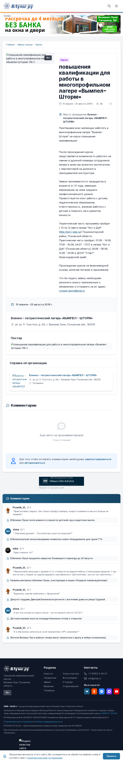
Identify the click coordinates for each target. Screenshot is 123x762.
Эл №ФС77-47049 (108, 713)
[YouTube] (116, 691)
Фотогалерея (70, 678)
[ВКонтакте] (87, 691)
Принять (111, 756)
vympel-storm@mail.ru (72, 290)
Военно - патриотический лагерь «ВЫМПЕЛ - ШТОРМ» (63, 375)
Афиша (47, 682)
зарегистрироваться (98, 459)
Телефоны (49, 690)
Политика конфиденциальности (48, 722)
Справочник (50, 678)
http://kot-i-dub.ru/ (70, 231)
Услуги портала (71, 673)
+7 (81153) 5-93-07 (97, 673)
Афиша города (25, 44)
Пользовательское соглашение (18, 722)
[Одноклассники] (94, 691)
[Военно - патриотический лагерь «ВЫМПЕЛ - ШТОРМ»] (19, 381)
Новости (48, 673)
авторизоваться (34, 462)
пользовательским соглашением (44, 757)
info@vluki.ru (94, 678)
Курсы (39, 44)
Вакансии (48, 686)
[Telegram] (102, 691)
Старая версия (70, 686)
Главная (10, 44)
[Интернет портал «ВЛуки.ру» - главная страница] (19, 6)
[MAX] (109, 691)
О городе (68, 682)
